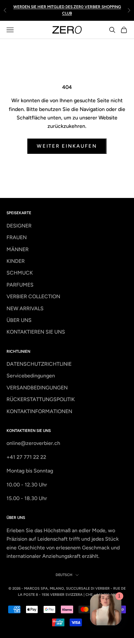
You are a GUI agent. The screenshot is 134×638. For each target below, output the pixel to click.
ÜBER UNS (19, 320)
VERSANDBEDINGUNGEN (37, 388)
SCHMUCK (20, 273)
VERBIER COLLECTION (33, 296)
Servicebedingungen (31, 376)
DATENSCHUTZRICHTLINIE (39, 364)
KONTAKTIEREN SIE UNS (36, 332)
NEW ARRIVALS (25, 308)
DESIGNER (19, 226)
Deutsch (64, 575)
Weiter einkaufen (67, 146)
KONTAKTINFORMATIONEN (39, 411)
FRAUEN (17, 237)
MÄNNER (18, 249)
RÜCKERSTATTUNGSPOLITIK (41, 399)
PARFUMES (20, 285)
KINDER (16, 261)
